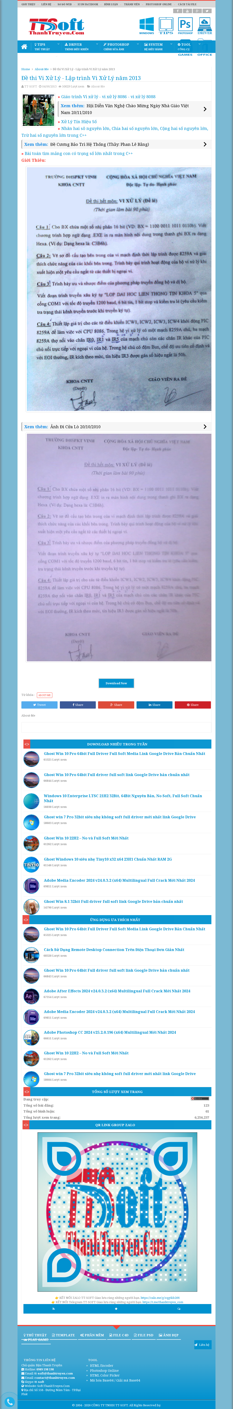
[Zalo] (117, 1212)
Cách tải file (187, 4)
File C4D (120, 1335)
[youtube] (187, 11)
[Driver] (205, 26)
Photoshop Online (104, 1370)
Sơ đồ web (65, 4)
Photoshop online (159, 4)
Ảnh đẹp (170, 1335)
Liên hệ (46, 4)
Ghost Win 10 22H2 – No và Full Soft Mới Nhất (86, 838)
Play (41, 59)
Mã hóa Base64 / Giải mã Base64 (114, 1380)
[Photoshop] (185, 26)
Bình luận (111, 4)
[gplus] (197, 11)
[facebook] (177, 11)
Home (25, 69)
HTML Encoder (101, 1365)
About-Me (42, 69)
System (153, 47)
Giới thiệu (28, 4)
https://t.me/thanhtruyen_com (162, 1302)
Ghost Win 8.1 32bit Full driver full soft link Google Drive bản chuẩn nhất (113, 901)
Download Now (116, 683)
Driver (77, 47)
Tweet (41, 705)
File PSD (145, 1335)
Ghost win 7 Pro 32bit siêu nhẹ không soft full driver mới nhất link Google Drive (120, 816)
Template (65, 1335)
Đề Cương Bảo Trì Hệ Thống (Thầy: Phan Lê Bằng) (99, 144)
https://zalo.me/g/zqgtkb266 (160, 1298)
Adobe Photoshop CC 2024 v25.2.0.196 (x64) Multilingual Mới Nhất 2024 (110, 1032)
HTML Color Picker (104, 1375)
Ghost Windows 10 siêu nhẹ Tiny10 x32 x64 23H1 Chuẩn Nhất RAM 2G (108, 859)
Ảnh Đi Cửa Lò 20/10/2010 (75, 426)
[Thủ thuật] (166, 26)
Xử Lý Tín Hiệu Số (77, 121)
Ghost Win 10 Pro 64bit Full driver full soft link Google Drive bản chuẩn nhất (117, 774)
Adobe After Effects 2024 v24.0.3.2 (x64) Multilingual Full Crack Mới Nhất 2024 (117, 990)
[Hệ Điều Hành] (147, 26)
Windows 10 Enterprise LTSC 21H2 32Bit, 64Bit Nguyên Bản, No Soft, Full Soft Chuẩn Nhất (123, 798)
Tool (184, 47)
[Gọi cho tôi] (6, 1400)
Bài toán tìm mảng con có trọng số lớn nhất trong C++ (77, 153)
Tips (42, 47)
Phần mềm (94, 1335)
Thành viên (132, 4)
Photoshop (116, 47)
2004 (79, 1405)
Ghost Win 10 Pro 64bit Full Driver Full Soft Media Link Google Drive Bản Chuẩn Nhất (124, 753)
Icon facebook (88, 4)
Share (79, 705)
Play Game (37, 1339)
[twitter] (207, 11)
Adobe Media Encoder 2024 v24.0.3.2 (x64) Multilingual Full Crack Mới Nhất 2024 (119, 880)
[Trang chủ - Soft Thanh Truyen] (24, 47)
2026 (87, 1405)
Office (71, 59)
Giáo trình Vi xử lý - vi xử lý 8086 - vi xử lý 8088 (106, 96)
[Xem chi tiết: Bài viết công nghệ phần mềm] (32, 759)
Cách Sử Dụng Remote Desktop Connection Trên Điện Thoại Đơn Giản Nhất (114, 949)
